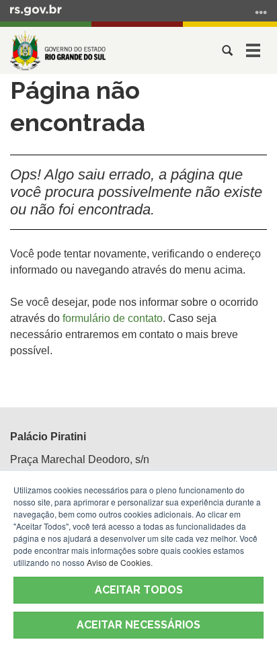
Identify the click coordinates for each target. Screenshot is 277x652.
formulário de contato (113, 318)
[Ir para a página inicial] (58, 50)
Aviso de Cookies (119, 562)
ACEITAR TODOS (139, 589)
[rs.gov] (36, 9)
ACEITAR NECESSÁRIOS (138, 624)
